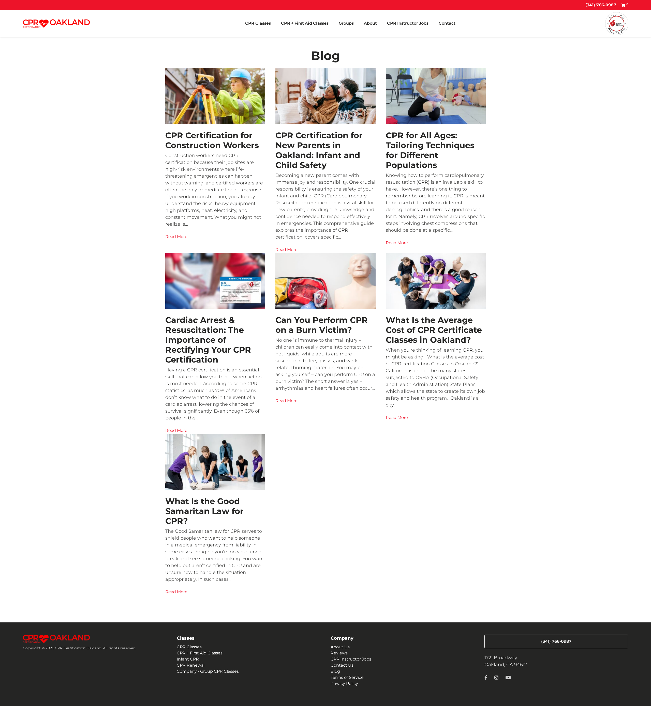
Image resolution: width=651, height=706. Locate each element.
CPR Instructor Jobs (407, 23)
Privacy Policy (344, 683)
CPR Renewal (190, 665)
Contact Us (342, 665)
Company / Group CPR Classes (208, 671)
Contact (447, 23)
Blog (335, 671)
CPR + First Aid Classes (305, 23)
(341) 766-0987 (600, 5)
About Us (340, 647)
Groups (346, 23)
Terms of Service (347, 677)
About (370, 23)
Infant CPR (188, 659)
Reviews (339, 653)
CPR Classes (258, 23)
